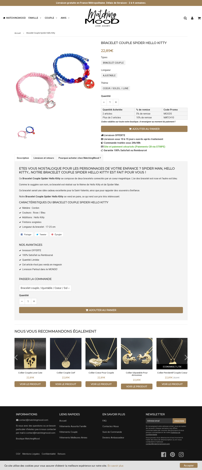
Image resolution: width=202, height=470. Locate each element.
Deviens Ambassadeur (113, 437)
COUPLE (49, 18)
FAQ (104, 420)
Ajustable (109, 75)
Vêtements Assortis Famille (72, 426)
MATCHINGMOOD (16, 18)
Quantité (106, 96)
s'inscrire (179, 421)
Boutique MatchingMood (28, 438)
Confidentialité (49, 454)
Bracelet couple (113, 62)
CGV (18, 454)
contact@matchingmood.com (33, 420)
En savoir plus (115, 465)
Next (186, 357)
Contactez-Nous (110, 426)
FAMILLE (33, 18)
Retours (61, 454)
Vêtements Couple (68, 432)
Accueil (17, 33)
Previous (15, 357)
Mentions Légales (31, 454)
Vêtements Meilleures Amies (73, 437)
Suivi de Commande (112, 432)
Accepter (189, 465)
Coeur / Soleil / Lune (115, 88)
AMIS (63, 18)
